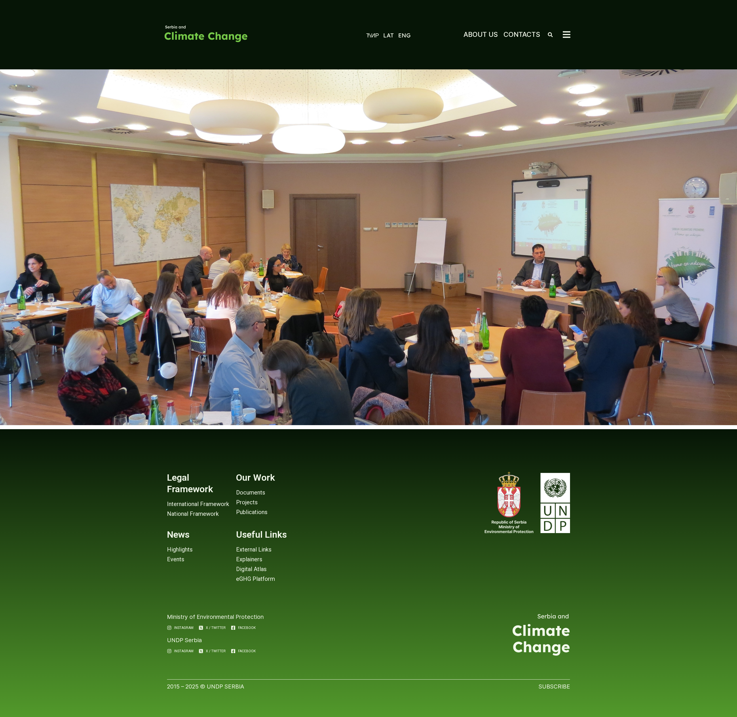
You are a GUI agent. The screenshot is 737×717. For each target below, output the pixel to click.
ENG (404, 35)
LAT (388, 35)
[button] (566, 34)
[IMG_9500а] (368, 247)
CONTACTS (522, 34)
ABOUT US (481, 34)
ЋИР (372, 35)
